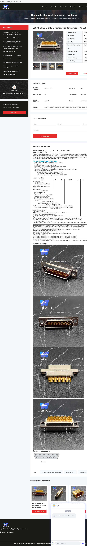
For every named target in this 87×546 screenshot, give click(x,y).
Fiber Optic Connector (9, 51)
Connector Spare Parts (9, 74)
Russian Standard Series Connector (12, 55)
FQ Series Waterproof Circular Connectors (11, 66)
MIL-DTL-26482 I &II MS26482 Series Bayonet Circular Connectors (12, 47)
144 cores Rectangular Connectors (51, 472)
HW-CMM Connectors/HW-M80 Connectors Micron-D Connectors (12, 33)
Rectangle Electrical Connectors (38, 18)
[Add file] (53, 543)
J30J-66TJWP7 (70, 472)
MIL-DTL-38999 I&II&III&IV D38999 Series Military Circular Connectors (12, 42)
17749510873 (15, 107)
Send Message (45, 136)
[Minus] (83, 506)
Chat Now (14, 112)
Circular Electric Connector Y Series (12, 59)
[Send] (82, 543)
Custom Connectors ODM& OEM (11, 71)
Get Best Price (72, 73)
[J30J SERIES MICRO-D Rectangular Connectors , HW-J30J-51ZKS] (48, 46)
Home (26, 18)
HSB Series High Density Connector (12, 62)
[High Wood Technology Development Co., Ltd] (5, 6)
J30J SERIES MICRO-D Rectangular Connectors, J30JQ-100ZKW (39, 505)
